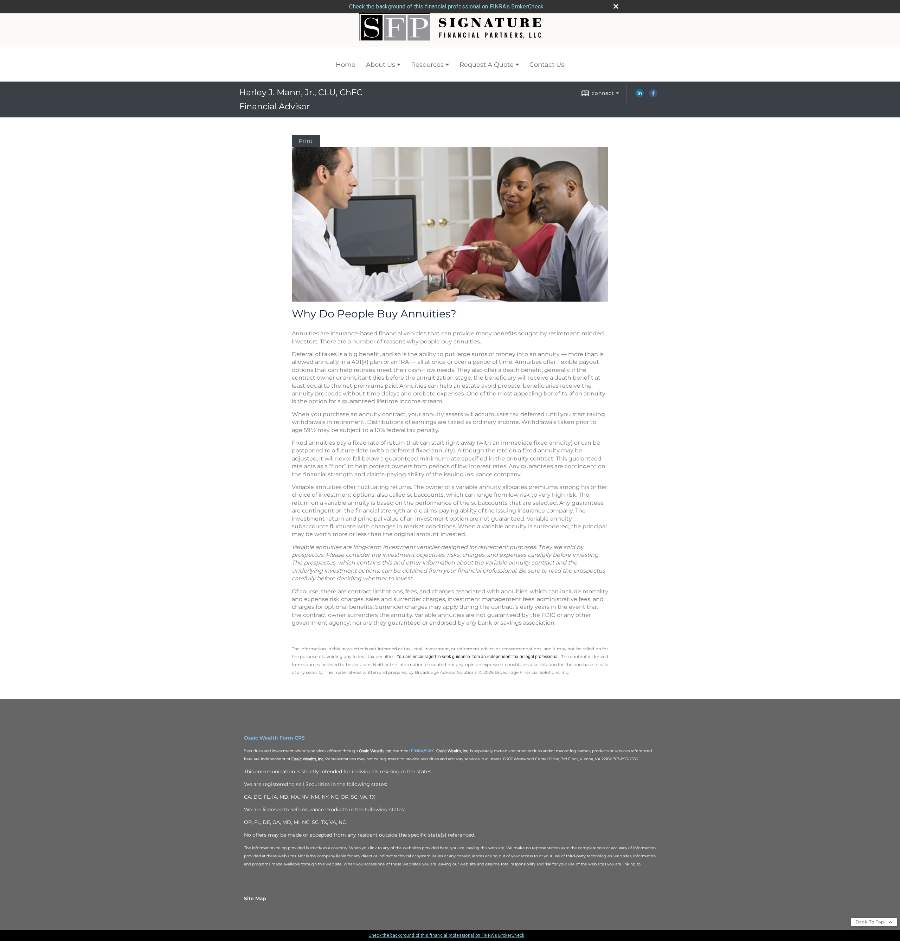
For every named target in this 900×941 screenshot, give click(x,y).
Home (345, 65)
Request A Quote (486, 65)
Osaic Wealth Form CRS (274, 738)
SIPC (430, 750)
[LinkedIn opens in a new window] (639, 95)
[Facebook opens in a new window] (653, 95)
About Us (380, 65)
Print (306, 141)
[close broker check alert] (616, 6)
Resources (427, 65)
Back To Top (871, 921)
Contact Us (546, 65)
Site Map (255, 898)
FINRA (417, 750)
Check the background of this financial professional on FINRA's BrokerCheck (446, 6)
